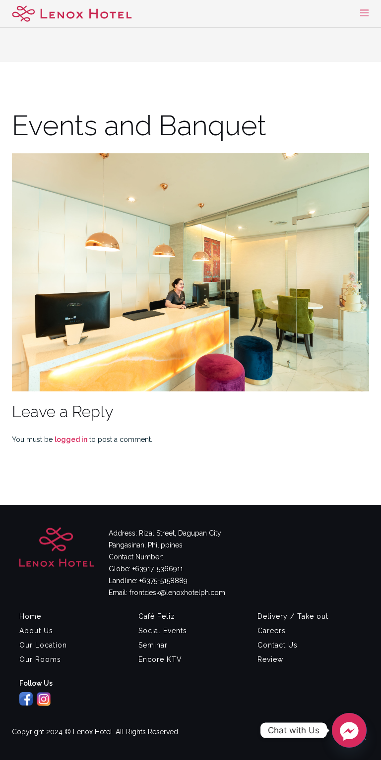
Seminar (153, 645)
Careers (271, 631)
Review (270, 659)
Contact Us (277, 645)
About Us (36, 631)
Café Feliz (156, 616)
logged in (71, 439)
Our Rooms (40, 659)
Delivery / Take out (292, 616)
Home (30, 616)
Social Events (162, 631)
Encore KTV (160, 659)
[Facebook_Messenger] (349, 730)
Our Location (43, 645)
